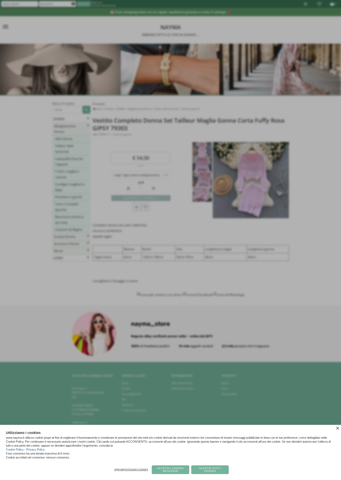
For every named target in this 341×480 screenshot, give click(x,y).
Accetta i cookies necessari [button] (170, 469)
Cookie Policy (15, 449)
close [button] (337, 428)
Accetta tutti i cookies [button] (210, 469)
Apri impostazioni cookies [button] (131, 469)
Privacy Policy (35, 449)
